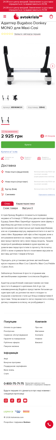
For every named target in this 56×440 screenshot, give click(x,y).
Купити (28, 144)
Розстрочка (9, 331)
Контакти (39, 335)
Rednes (27, 422)
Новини (38, 339)
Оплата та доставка (12, 327)
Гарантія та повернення (14, 339)
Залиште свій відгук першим (27, 34)
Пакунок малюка (11, 346)
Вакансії (38, 342)
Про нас (39, 327)
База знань (9, 370)
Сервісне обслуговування (16, 335)
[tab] (7, 203)
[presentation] (7, 203)
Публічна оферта (11, 342)
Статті (6, 374)
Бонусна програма (12, 362)
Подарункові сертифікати (15, 366)
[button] (52, 66)
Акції (6, 358)
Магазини (39, 331)
